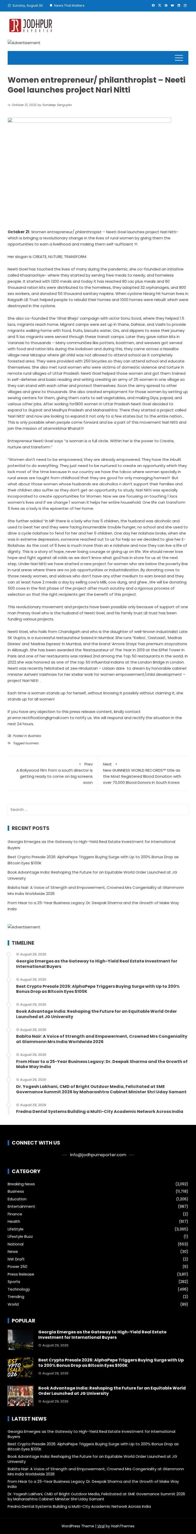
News (13, 1251)
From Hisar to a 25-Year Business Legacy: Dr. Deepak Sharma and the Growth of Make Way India (102, 1064)
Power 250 (17, 1266)
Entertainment (21, 1206)
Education (17, 1199)
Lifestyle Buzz (20, 1236)
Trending (16, 1296)
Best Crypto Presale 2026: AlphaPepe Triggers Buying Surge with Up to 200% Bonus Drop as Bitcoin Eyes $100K (98, 989)
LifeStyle (15, 1229)
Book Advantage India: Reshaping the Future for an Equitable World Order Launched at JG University (96, 1014)
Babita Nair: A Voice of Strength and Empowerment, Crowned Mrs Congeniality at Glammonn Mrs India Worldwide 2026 (101, 1039)
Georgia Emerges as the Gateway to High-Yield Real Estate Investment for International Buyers (96, 963)
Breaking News (21, 1184)
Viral (101, 1526)
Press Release (21, 1274)
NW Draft (16, 1259)
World (13, 1304)
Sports (14, 1281)
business (32, 743)
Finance (15, 1214)
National (15, 1244)
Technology (19, 1289)
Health (14, 1221)
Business (34, 736)
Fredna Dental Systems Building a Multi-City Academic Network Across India (99, 1111)
